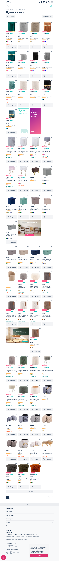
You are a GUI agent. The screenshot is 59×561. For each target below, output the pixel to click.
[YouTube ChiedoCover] (14, 552)
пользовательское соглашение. (38, 538)
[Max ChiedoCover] (11, 552)
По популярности (47, 16)
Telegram (41, 2)
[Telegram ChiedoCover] (7, 552)
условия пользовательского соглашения (37, 550)
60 (49, 497)
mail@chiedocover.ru (12, 549)
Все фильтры (12, 16)
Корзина (49, 2)
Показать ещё (29, 492)
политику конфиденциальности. (37, 552)
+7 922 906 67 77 (39, 2)
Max (44, 2)
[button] (51, 2)
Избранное (46, 2)
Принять (39, 555)
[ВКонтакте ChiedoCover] (18, 552)
